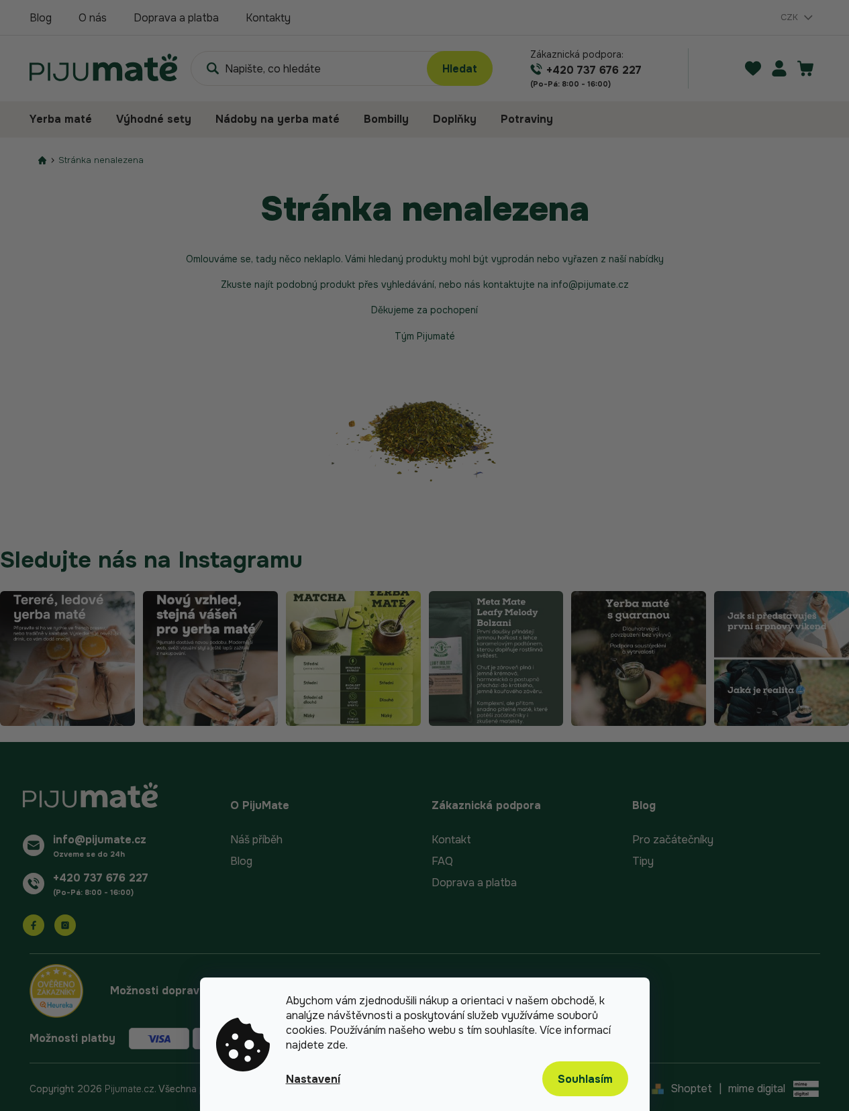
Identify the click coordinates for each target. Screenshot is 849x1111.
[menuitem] (67, 119)
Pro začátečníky (672, 840)
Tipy (643, 861)
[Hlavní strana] (42, 160)
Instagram (65, 925)
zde (336, 1045)
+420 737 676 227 (100, 878)
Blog (41, 18)
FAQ (442, 861)
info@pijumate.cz (99, 840)
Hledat (459, 69)
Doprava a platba (176, 18)
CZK (791, 17)
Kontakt (451, 840)
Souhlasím (585, 1079)
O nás (93, 18)
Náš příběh (256, 840)
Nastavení (313, 1079)
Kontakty (268, 18)
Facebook (33, 925)
